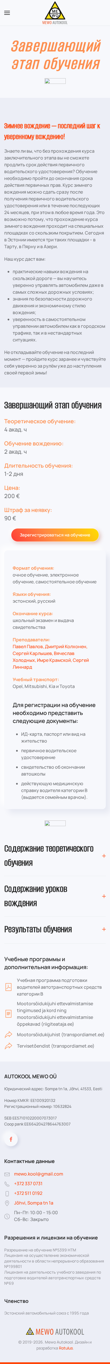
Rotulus (66, 1348)
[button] (7, 13)
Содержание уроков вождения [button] (35, 896)
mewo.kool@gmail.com (38, 1174)
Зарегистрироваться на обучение (55, 535)
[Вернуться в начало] (55, 13)
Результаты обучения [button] (38, 929)
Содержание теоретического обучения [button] (49, 855)
